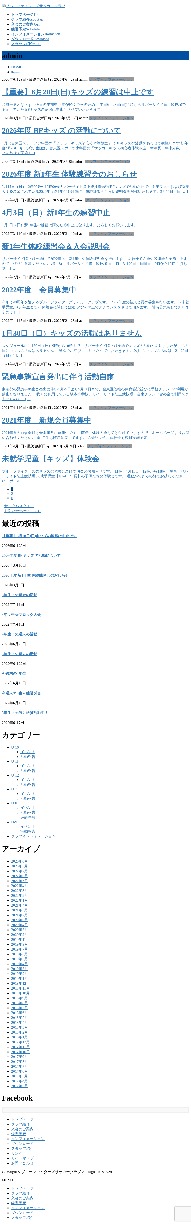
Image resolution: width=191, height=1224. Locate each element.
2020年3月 (19, 930)
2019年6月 (19, 954)
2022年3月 (19, 891)
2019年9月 (19, 944)
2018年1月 (19, 1037)
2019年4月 (19, 964)
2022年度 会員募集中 (39, 290)
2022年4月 (19, 886)
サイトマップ (22, 1158)
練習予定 (18, 1134)
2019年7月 (19, 949)
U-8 (14, 803)
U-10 (15, 747)
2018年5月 (19, 1018)
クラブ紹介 (20, 1124)
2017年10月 (20, 1052)
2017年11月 (20, 1047)
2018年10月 (20, 993)
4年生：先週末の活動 (19, 634)
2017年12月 (20, 1042)
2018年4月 (19, 1022)
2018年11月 (20, 988)
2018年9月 (19, 998)
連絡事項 (27, 817)
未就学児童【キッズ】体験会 (50, 458)
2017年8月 (19, 1062)
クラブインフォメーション (111, 79)
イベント (27, 752)
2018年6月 (19, 1013)
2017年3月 (19, 1086)
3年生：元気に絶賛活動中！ (25, 713)
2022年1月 (19, 900)
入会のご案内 (22, 1129)
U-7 (14, 789)
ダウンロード (22, 1144)
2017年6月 (19, 1071)
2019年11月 (20, 939)
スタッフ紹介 (22, 1149)
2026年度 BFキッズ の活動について (61, 130)
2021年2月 (19, 915)
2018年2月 (19, 1032)
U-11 (15, 761)
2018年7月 (19, 1008)
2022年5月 (19, 881)
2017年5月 (19, 1076)
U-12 (15, 775)
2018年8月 (19, 1003)
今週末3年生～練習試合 (21, 693)
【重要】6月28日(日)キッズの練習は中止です (78, 92)
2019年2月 (19, 974)
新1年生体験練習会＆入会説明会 (56, 246)
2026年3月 (19, 866)
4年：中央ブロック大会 (21, 615)
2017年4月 (19, 1081)
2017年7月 (19, 1066)
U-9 (14, 822)
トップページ (22, 1119)
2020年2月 (19, 935)
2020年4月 (19, 925)
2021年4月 (19, 905)
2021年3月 (19, 910)
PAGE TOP (182, 1182)
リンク (16, 1153)
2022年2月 (19, 895)
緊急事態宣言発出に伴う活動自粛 (58, 376)
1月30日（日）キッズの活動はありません (72, 333)
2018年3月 (19, 1027)
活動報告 (27, 757)
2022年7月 (19, 871)
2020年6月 (19, 920)
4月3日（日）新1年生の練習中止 (57, 212)
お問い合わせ (22, 1163)
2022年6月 (19, 876)
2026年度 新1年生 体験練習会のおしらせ (69, 174)
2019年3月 (19, 969)
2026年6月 (19, 861)
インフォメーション (28, 1139)
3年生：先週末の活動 (19, 595)
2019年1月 (19, 979)
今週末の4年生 (14, 673)
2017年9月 (19, 1057)
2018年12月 (20, 983)
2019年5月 (19, 959)
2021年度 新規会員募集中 (46, 420)
